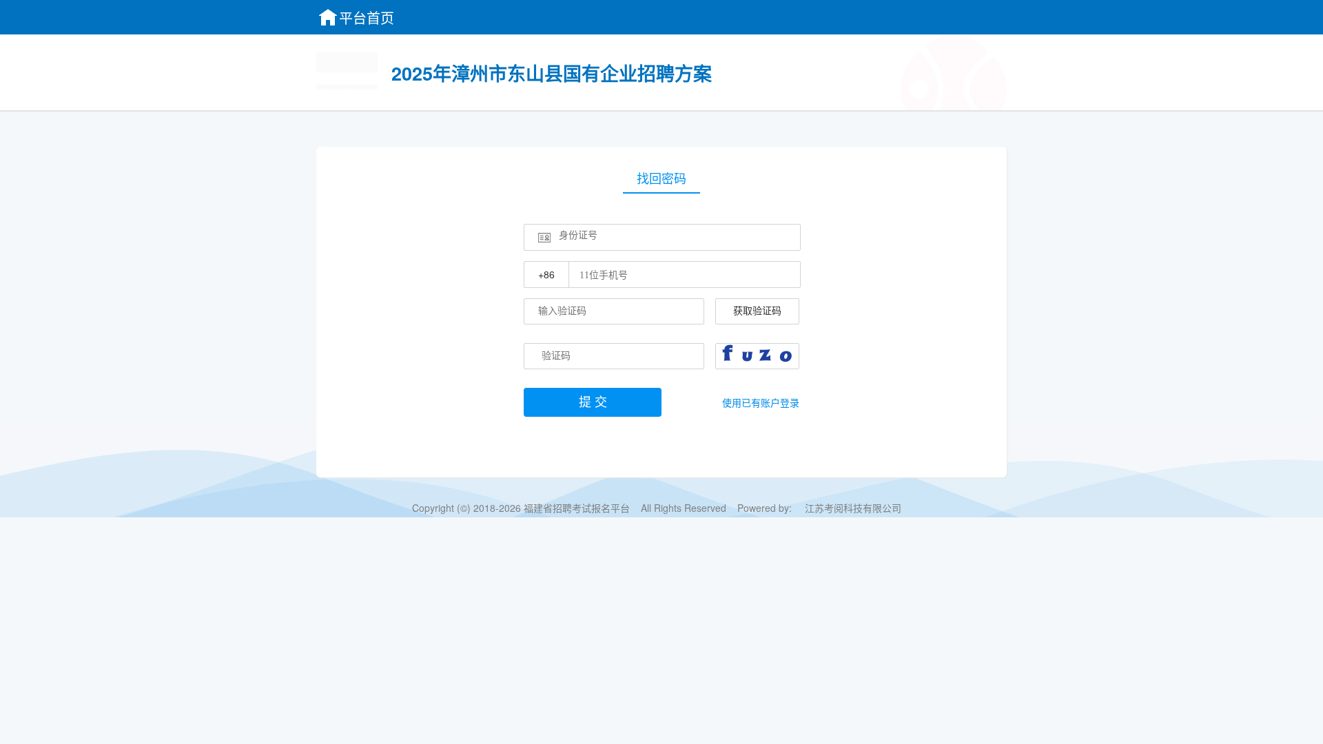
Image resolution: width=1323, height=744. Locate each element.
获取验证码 (757, 311)
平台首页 (366, 18)
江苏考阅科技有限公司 (853, 508)
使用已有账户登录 (760, 402)
